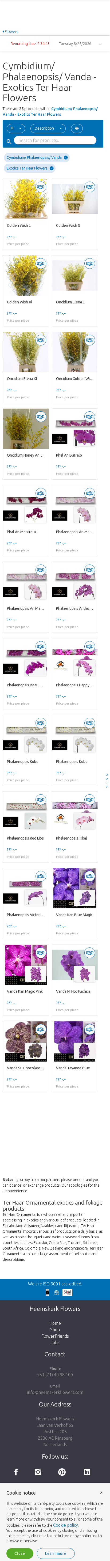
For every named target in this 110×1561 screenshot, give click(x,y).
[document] (55, 1517)
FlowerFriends (55, 1336)
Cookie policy (65, 1525)
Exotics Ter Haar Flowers (27, 168)
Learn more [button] (55, 1553)
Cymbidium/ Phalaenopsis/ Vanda (34, 157)
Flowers (11, 31)
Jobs (55, 1342)
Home (55, 1323)
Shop (55, 1329)
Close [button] (19, 1553)
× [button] (101, 1492)
